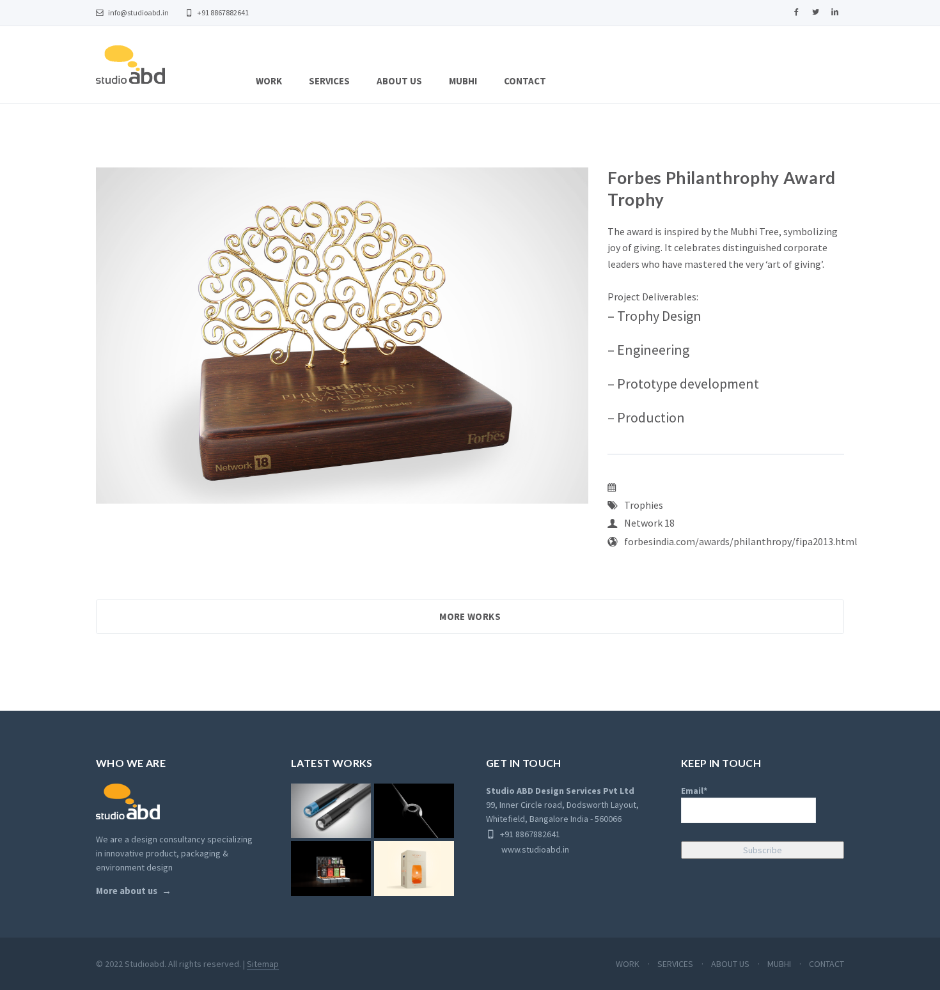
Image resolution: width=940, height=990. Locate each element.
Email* (694, 790)
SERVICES (329, 81)
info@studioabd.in (138, 12)
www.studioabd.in (527, 849)
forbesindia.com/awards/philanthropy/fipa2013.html (741, 541)
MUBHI (463, 81)
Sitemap (263, 964)
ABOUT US (399, 81)
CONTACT (525, 81)
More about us (126, 891)
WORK (269, 81)
